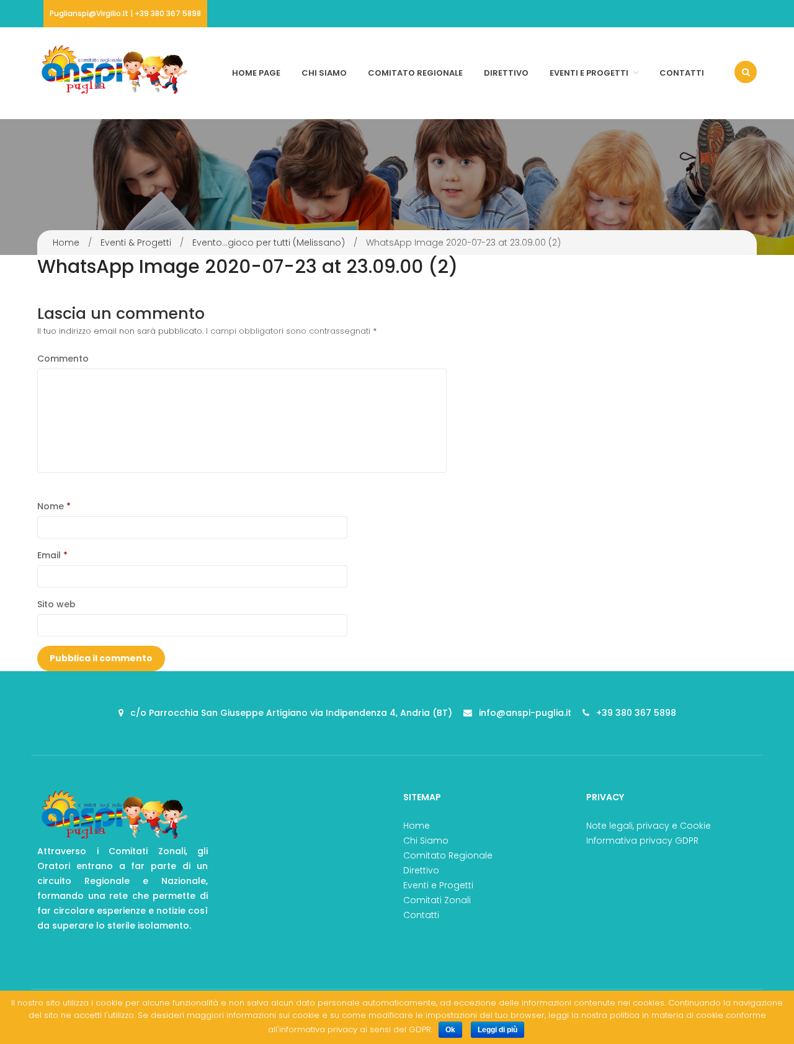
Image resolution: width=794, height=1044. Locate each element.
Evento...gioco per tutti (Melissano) (268, 242)
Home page (256, 73)
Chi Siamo (324, 73)
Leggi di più (497, 1029)
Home (66, 242)
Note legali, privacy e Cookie (648, 825)
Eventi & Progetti (135, 242)
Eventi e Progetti (589, 73)
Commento (63, 358)
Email (52, 555)
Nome (54, 506)
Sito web (56, 604)
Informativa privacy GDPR (642, 840)
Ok (450, 1029)
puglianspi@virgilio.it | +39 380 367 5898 (125, 13)
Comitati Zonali (437, 900)
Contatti (681, 73)
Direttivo (506, 73)
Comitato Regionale (415, 73)
